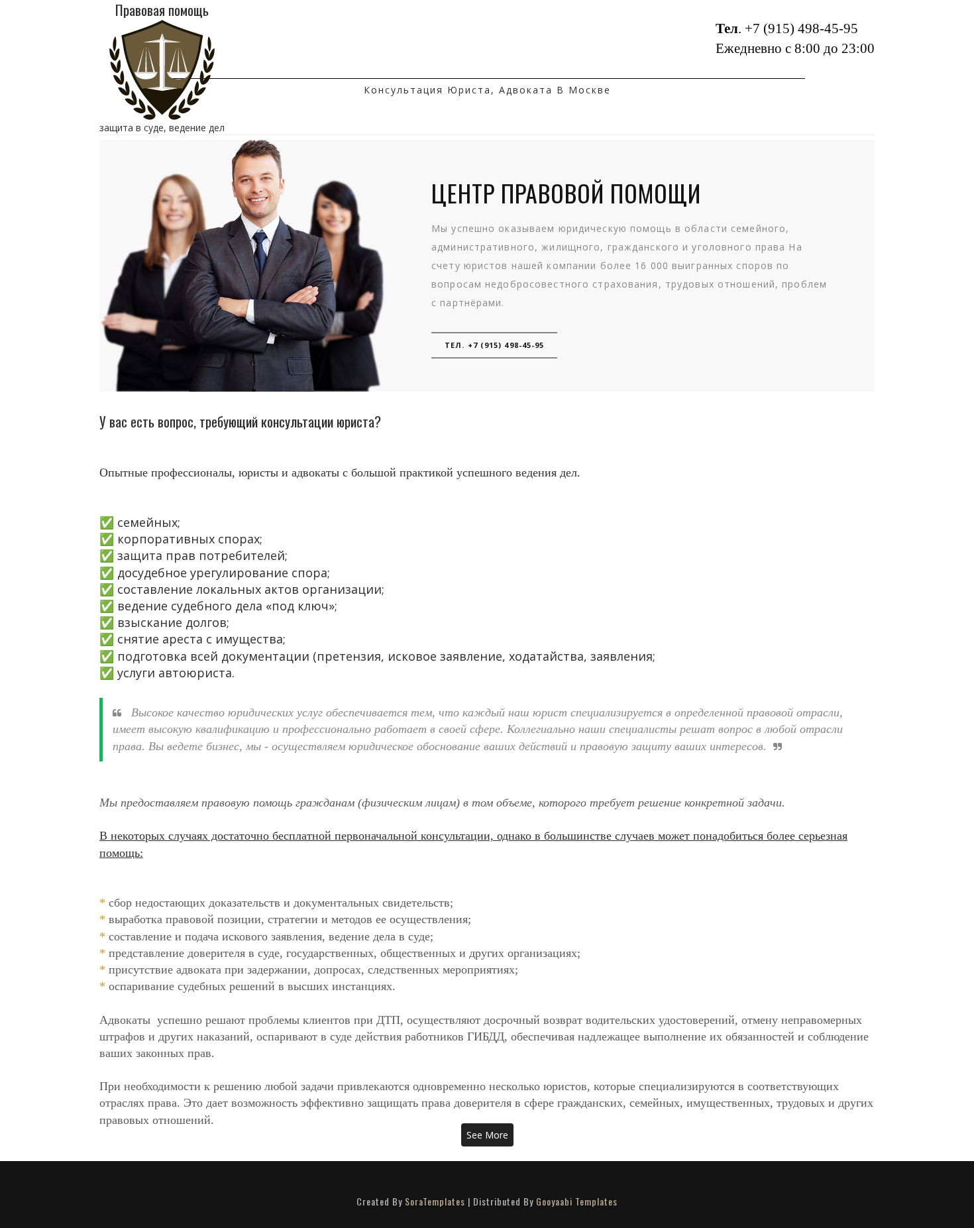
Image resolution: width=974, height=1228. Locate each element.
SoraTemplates (435, 1201)
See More (487, 1135)
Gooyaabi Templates (577, 1201)
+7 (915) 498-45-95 (801, 28)
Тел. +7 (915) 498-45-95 (494, 345)
